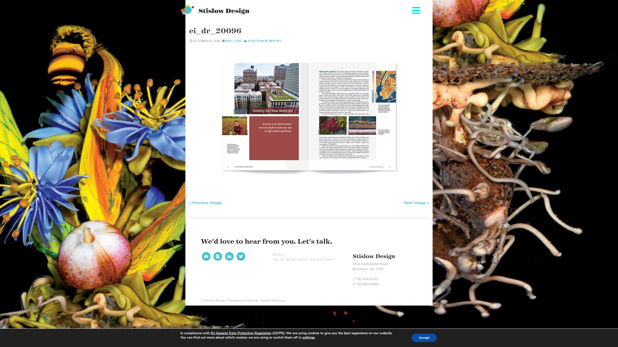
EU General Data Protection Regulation (241, 333)
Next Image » (416, 202)
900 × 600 (233, 41)
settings (308, 337)
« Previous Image (205, 202)
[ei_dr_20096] (309, 121)
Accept (424, 337)
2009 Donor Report (264, 41)
